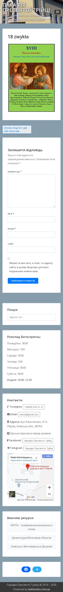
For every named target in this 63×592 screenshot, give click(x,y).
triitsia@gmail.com (29, 414)
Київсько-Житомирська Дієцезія (31, 546)
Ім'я (11, 213)
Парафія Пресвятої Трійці (38, 440)
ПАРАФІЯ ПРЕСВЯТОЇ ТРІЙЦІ (26, 7)
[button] (57, 12)
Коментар (15, 171)
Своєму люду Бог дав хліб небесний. (15, 129)
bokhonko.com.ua (39, 589)
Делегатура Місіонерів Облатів (31, 538)
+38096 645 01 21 (33, 406)
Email (12, 228)
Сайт (11, 243)
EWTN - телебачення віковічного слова (31, 527)
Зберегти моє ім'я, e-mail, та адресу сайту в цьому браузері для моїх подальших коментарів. (31, 267)
